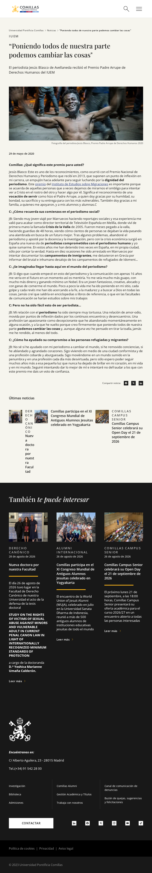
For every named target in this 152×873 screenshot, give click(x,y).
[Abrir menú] (139, 9)
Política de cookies (22, 848)
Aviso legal (66, 848)
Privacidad (46, 848)
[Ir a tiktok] (141, 823)
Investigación (17, 786)
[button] (21, 446)
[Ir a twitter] (132, 383)
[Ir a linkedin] (139, 383)
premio (40, 184)
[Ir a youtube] (127, 823)
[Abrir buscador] (126, 9)
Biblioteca (15, 794)
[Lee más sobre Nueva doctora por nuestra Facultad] (28, 527)
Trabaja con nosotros (70, 802)
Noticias (51, 30)
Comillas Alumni (67, 786)
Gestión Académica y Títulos (74, 794)
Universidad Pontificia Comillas (26, 30)
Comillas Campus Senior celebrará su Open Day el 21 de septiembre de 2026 (127, 432)
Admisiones (16, 802)
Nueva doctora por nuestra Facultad (29, 454)
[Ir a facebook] (124, 383)
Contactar (31, 823)
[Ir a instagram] (114, 823)
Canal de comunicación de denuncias (121, 788)
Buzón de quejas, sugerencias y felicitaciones (123, 800)
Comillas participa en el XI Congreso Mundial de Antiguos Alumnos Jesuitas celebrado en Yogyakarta (72, 418)
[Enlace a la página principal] (25, 8)
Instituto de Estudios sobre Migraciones (80, 184)
